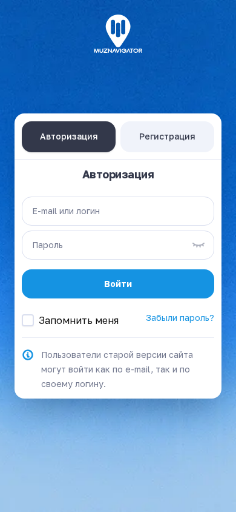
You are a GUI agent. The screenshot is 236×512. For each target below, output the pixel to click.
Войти (118, 283)
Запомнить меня (79, 320)
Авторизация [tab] (69, 136)
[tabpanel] (118, 279)
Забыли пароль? (180, 317)
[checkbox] (28, 320)
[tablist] (118, 136)
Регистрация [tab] (167, 136)
